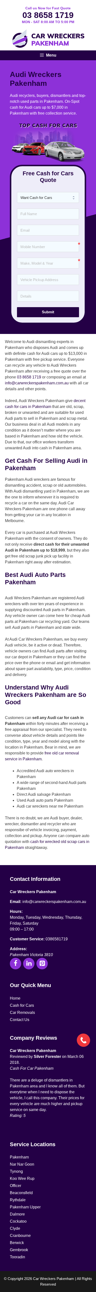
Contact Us (19, 1020)
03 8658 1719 (48, 15)
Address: (18, 949)
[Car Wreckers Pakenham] (48, 39)
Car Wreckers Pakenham (33, 892)
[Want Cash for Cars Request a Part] (48, 197)
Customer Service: (27, 939)
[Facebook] (15, 963)
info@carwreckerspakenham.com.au (37, 383)
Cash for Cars (22, 1005)
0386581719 (57, 939)
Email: (15, 902)
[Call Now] (83, 1040)
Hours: (16, 911)
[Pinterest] (42, 963)
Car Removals (22, 1012)
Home (15, 998)
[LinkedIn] (28, 963)
